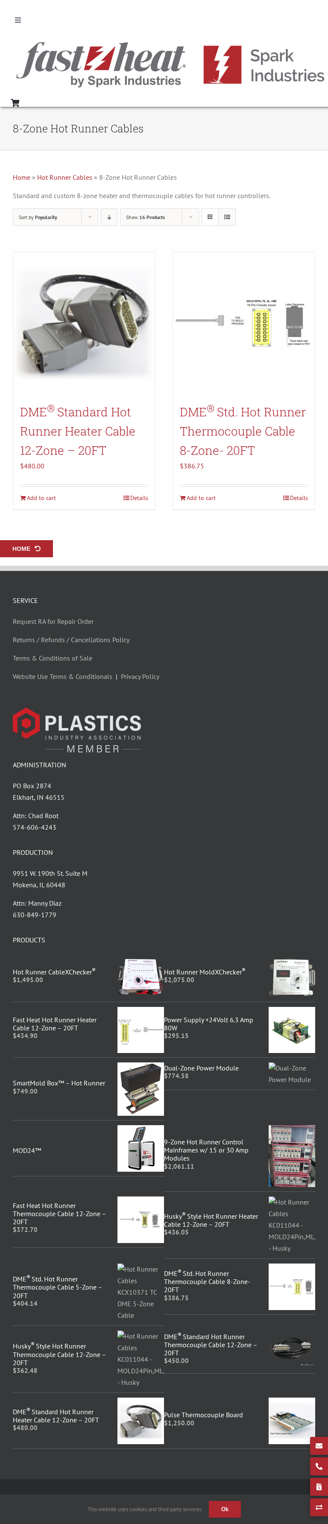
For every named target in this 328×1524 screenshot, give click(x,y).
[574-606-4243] (319, 1466)
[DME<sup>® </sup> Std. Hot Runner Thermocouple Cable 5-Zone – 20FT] (140, 1269)
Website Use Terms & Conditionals (64, 676)
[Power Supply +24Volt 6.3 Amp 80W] (292, 1012)
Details (139, 498)
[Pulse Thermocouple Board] (292, 1403)
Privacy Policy (140, 676)
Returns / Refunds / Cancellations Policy (71, 639)
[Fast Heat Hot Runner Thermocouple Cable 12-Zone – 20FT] (140, 1202)
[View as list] (227, 217)
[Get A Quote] (319, 1487)
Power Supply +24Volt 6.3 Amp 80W (208, 1023)
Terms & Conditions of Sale (52, 658)
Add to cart (41, 498)
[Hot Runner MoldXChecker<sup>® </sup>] (292, 962)
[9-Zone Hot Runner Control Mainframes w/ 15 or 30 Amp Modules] (292, 1130)
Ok (224, 1509)
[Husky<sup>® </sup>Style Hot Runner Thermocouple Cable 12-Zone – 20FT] (140, 1336)
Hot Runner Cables (64, 177)
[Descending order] (109, 217)
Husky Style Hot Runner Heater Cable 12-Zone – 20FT (211, 1220)
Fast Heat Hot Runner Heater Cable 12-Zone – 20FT (55, 1023)
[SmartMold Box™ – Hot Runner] (140, 1068)
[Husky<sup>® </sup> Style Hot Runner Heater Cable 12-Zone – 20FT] (292, 1202)
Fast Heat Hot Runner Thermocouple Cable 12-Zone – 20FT (59, 1213)
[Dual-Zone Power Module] (292, 1068)
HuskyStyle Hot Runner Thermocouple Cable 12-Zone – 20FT (59, 1354)
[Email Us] (319, 1446)
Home (21, 177)
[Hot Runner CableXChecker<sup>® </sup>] (140, 962)
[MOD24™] (140, 1130)
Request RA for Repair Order (53, 621)
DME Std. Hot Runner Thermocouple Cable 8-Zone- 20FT (243, 431)
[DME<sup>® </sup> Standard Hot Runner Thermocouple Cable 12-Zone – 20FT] (292, 1336)
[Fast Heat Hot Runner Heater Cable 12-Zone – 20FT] (140, 1012)
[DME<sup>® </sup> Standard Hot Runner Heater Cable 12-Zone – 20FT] (84, 323)
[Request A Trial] (319, 1507)
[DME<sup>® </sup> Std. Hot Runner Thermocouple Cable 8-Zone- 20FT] (244, 323)
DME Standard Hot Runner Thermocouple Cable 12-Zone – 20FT (210, 1344)
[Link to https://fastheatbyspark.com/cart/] (15, 103)
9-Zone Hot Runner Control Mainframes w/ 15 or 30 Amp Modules (206, 1150)
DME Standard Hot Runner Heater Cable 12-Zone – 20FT (77, 431)
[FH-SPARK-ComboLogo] (170, 43)
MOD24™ (27, 1150)
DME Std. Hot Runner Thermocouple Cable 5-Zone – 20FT (57, 1287)
